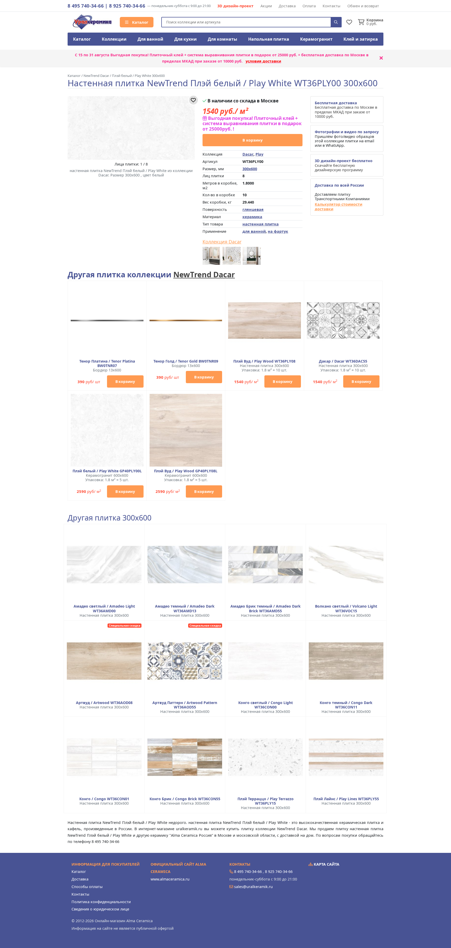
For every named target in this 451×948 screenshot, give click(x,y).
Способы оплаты (87, 886)
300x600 (249, 168)
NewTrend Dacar (204, 274)
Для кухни (185, 39)
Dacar (247, 154)
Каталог (139, 22)
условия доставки (263, 61)
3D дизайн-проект (235, 5)
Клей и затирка (360, 39)
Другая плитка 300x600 (109, 517)
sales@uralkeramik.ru (253, 886)
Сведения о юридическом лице (100, 909)
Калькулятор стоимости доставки (338, 206)
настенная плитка (260, 224)
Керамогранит (316, 39)
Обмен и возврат (363, 5)
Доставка (287, 5)
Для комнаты (222, 39)
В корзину (252, 140)
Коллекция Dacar (222, 242)
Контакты (331, 5)
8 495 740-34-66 (86, 6)
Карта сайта (326, 864)
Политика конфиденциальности (101, 901)
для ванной (254, 231)
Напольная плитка (268, 39)
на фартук (278, 231)
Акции (266, 5)
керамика (252, 216)
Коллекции (114, 39)
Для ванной (150, 39)
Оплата (309, 5)
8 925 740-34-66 (127, 6)
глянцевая (253, 209)
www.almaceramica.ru (170, 879)
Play (259, 154)
